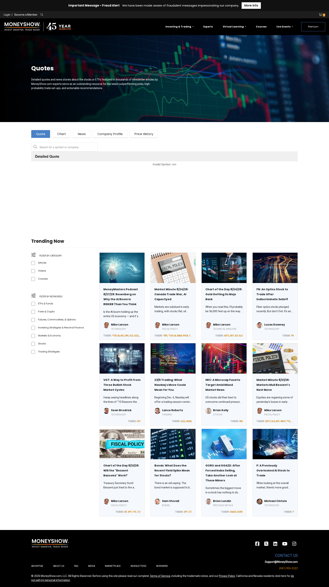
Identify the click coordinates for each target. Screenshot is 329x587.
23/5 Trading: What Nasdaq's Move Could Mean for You (170, 385)
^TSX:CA (116, 335)
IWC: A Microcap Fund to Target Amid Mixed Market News (222, 385)
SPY (129, 512)
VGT (139, 421)
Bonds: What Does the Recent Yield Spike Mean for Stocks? (172, 470)
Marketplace (113, 566)
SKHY (282, 421)
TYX (288, 421)
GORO (240, 512)
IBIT (232, 335)
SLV (236, 335)
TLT (190, 335)
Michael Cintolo (275, 501)
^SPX (165, 335)
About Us (58, 566)
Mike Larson (119, 324)
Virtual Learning (233, 26)
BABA (179, 335)
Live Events (283, 26)
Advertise (37, 566)
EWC (127, 335)
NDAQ (189, 421)
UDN (293, 421)
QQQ (136, 335)
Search (83, 15)
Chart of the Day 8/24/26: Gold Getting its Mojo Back (223, 294)
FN (292, 335)
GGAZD (233, 512)
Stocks (42, 343)
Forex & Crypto (46, 311)
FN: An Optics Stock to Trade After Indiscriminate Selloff (272, 294)
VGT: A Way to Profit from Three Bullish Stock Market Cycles (122, 385)
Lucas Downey (274, 324)
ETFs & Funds (45, 303)
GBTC (226, 335)
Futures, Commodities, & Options (57, 319)
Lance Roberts (172, 410)
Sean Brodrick (121, 410)
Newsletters (138, 566)
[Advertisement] (145, 197)
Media (91, 566)
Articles (42, 262)
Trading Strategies (49, 351)
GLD (131, 335)
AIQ (122, 335)
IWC (241, 421)
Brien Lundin (222, 501)
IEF (125, 512)
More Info (251, 5)
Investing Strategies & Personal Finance (61, 327)
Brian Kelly (220, 410)
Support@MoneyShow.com (281, 561)
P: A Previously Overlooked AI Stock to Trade (273, 470)
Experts (208, 26)
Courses (261, 26)
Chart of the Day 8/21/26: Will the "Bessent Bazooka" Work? (121, 470)
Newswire (162, 566)
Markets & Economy (49, 335)
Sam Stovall (170, 501)
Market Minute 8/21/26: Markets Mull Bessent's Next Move (273, 385)
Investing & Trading (178, 26)
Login (7, 14)
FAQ (76, 566)
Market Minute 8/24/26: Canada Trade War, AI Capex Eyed (171, 294)
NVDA (185, 335)
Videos (42, 270)
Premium (313, 26)
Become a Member (26, 14)
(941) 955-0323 (288, 568)
